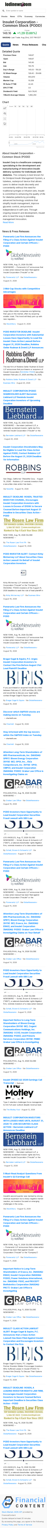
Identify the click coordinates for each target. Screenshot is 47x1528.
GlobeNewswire (30, 277)
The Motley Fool (13, 1110)
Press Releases (30, 44)
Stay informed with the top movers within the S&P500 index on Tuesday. (22, 735)
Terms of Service (25, 1525)
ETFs (20, 16)
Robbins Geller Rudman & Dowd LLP (21, 379)
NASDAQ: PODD (27, 372)
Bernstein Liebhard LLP (15, 435)
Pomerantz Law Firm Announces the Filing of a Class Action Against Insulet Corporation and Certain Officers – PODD (23, 241)
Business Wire (9, 383)
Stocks (4, 16)
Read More (8, 222)
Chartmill (10, 724)
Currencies (40, 16)
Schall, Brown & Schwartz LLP (19, 850)
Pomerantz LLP (12, 277)
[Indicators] (5, 108)
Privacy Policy (8, 1525)
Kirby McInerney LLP (15, 595)
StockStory (11, 324)
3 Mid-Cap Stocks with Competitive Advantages (21, 290)
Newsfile (9, 489)
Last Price (7, 30)
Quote (6, 44)
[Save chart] (5, 124)
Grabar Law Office (13, 800)
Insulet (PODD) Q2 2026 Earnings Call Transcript (22, 1081)
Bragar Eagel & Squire (15, 700)
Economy (29, 16)
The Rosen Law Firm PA (16, 542)
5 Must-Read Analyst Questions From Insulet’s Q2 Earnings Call (22, 1175)
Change (27, 30)
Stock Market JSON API (12, 1512)
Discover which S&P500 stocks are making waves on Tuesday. (21, 714)
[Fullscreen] (5, 119)
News (12, 16)
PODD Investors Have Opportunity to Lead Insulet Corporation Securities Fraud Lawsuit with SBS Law (22, 815)
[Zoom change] (5, 113)
